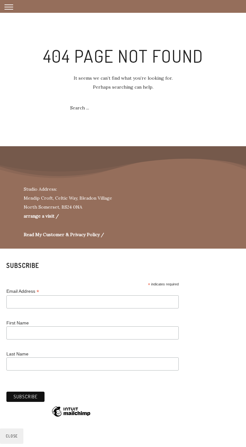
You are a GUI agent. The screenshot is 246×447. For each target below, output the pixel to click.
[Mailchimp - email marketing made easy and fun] (71, 416)
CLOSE (12, 436)
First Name (17, 322)
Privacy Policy (85, 234)
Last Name (17, 353)
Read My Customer (44, 234)
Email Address (22, 291)
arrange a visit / (41, 216)
